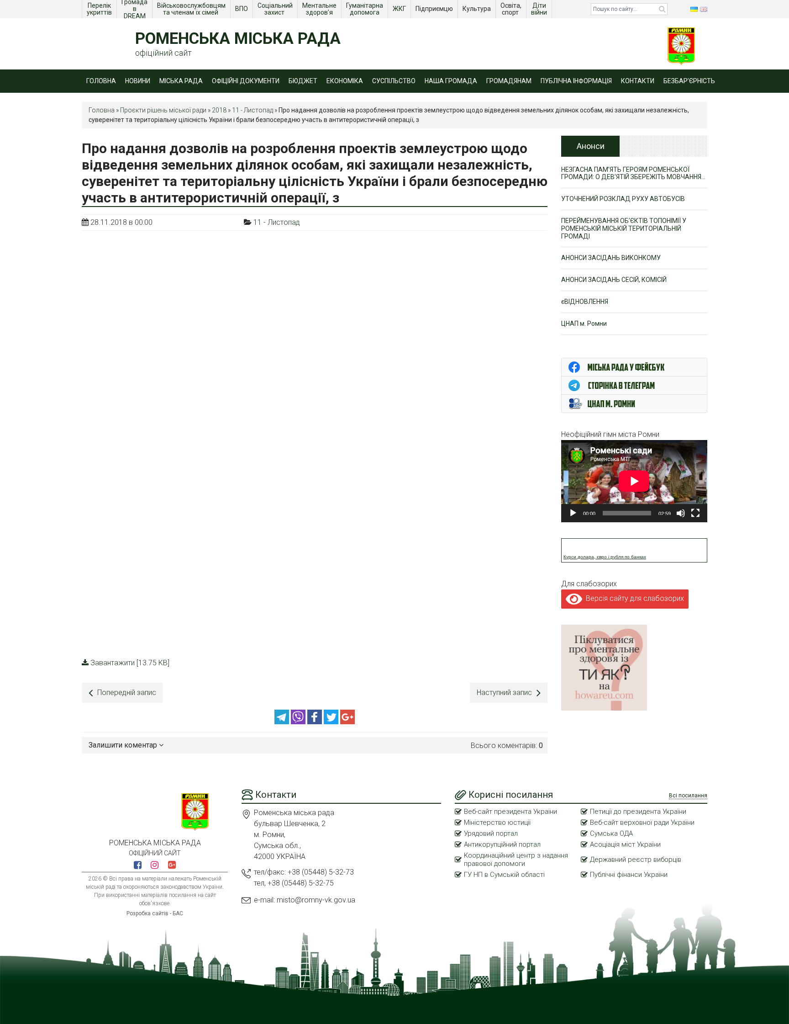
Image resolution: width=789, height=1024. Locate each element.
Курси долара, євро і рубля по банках (604, 556)
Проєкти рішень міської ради (163, 110)
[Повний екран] (695, 513)
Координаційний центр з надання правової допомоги (516, 859)
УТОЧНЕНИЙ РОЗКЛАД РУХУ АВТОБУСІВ (623, 198)
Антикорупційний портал (502, 844)
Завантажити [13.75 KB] (129, 662)
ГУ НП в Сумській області (504, 874)
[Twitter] (332, 721)
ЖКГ (400, 8)
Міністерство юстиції (497, 822)
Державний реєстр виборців (635, 859)
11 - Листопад (252, 110)
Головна (101, 81)
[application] (634, 481)
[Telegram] (282, 721)
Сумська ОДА (611, 833)
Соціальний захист (276, 9)
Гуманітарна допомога (365, 9)
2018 (219, 110)
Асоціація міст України (625, 844)
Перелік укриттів (99, 9)
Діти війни (539, 9)
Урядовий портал (491, 833)
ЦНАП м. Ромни (584, 323)
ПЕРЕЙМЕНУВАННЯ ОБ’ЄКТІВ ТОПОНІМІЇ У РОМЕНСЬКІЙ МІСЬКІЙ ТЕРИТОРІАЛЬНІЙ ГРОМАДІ (623, 228)
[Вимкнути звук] (680, 513)
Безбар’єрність (689, 81)
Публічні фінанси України (629, 874)
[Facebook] (315, 721)
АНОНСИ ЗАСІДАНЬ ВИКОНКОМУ (611, 257)
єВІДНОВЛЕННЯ (584, 301)
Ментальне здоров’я (320, 9)
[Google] (347, 721)
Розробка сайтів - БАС (154, 913)
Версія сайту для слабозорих (633, 598)
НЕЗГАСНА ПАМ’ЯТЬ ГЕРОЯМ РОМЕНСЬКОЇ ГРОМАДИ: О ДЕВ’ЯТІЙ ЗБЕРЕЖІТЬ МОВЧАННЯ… (633, 173)
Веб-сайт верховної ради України (642, 822)
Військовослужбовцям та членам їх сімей (192, 9)
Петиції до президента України (638, 811)
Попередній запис (126, 692)
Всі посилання (688, 795)
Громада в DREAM (135, 9)
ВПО (242, 8)
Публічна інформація (576, 81)
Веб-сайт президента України (510, 811)
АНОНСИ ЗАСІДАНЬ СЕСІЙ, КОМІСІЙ (614, 279)
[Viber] (299, 721)
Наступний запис (504, 692)
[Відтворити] (573, 513)
